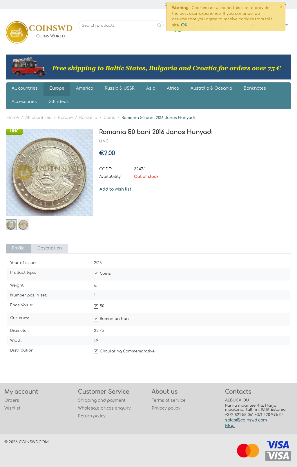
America (84, 88)
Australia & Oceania (211, 88)
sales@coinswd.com (246, 420)
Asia (150, 88)
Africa (173, 88)
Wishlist (12, 408)
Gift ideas (58, 101)
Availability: (110, 177)
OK (184, 25)
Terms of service (169, 400)
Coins (109, 117)
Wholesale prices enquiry (104, 408)
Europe (56, 88)
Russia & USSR (120, 88)
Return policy (92, 416)
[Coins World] (39, 32)
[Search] (159, 26)
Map (230, 425)
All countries (25, 88)
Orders (11, 400)
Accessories (24, 101)
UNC (14, 131)
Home (12, 117)
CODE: (105, 169)
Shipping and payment (102, 400)
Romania (88, 117)
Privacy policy (166, 408)
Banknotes (255, 88)
